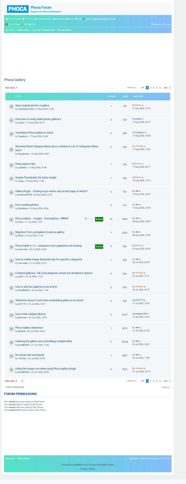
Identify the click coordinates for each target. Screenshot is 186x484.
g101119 (22, 304)
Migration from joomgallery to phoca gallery (39, 232)
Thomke (22, 358)
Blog (80, 18)
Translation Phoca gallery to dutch (34, 132)
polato (21, 122)
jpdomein (22, 317)
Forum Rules (14, 24)
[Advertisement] (87, 55)
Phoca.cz (29, 18)
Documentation (44, 18)
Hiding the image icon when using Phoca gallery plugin (45, 368)
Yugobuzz (23, 136)
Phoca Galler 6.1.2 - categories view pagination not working (48, 245)
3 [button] (153, 87)
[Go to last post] (143, 105)
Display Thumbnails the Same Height (35, 177)
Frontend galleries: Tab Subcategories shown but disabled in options (54, 273)
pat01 (20, 276)
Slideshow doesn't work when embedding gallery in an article (49, 300)
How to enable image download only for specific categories (48, 259)
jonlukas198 (140, 313)
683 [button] (165, 87)
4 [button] (156, 87)
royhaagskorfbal (26, 109)
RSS (26, 24)
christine (139, 146)
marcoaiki (22, 249)
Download (60, 18)
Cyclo (20, 222)
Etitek (20, 235)
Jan (137, 191)
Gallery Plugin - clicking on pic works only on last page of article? (51, 191)
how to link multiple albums (30, 314)
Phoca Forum (14, 18)
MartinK (21, 331)
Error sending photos (27, 204)
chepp (21, 181)
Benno (138, 105)
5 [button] (160, 87)
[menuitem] (32, 24)
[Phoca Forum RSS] (22, 24)
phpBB (76, 464)
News (71, 18)
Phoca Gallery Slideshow (29, 327)
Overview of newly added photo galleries (38, 119)
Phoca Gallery (14, 80)
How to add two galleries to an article (36, 286)
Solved (99, 219)
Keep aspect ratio (25, 163)
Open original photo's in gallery (32, 105)
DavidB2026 (23, 290)
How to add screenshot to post (100, 18)
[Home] (18, 9)
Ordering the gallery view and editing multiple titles (43, 341)
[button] (142, 87)
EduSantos (23, 208)
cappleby (22, 167)
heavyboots (23, 153)
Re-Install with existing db (29, 354)
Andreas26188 (25, 194)
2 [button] (150, 87)
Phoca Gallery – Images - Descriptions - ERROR (41, 218)
